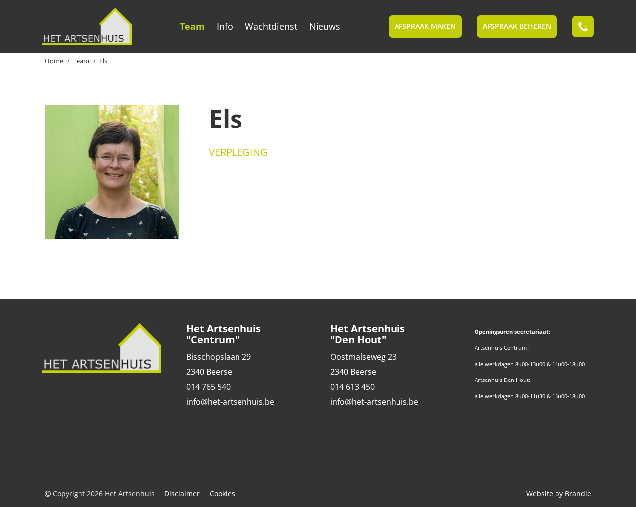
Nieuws (324, 26)
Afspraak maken (425, 26)
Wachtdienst (271, 26)
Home (54, 60)
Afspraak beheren (517, 26)
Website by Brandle (558, 493)
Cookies (222, 493)
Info (225, 26)
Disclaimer (182, 493)
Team (192, 26)
